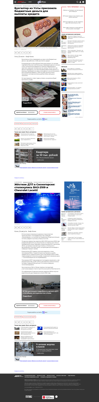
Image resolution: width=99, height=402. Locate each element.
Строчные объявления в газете (31, 377)
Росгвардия (17, 224)
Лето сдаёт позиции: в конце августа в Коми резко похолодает (73, 28)
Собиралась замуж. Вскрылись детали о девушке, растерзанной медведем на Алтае (75, 219)
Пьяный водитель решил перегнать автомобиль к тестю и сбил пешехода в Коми (28, 333)
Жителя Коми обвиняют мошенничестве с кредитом (50, 139)
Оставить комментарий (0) (50, 112)
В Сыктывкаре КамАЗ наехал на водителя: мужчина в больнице (51, 328)
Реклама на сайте (41, 375)
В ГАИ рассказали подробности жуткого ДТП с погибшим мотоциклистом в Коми (40, 292)
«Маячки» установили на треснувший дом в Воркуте (73, 11)
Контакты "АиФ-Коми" (61, 375)
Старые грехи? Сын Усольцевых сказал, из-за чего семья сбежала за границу (76, 238)
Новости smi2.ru (19, 178)
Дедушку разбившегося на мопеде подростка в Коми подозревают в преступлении (27, 337)
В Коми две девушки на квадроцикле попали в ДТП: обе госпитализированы (51, 333)
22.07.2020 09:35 (18, 5)
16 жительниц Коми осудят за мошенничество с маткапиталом (28, 134)
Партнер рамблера (37, 396)
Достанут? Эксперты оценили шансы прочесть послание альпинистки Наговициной (76, 42)
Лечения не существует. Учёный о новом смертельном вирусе (75, 233)
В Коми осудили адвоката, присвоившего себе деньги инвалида (39, 99)
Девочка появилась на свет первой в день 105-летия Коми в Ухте (73, 22)
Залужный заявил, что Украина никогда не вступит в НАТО (74, 88)
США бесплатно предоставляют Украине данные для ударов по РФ (75, 74)
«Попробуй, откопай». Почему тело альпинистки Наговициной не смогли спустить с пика (76, 224)
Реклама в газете (51, 375)
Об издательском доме (29, 375)
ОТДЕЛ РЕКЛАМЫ (71, 375)
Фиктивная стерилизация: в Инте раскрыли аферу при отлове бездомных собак (28, 144)
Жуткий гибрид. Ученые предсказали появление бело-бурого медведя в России (76, 229)
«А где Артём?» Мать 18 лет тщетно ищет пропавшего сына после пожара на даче (75, 214)
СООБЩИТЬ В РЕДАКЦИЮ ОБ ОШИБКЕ (48, 377)
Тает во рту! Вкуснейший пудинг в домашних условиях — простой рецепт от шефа (75, 61)
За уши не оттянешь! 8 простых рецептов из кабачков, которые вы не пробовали (76, 37)
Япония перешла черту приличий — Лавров (74, 83)
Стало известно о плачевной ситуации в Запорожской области (75, 69)
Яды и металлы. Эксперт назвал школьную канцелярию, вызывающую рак (75, 56)
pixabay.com (23, 49)
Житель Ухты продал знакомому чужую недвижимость (28, 139)
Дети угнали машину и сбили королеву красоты (74, 79)
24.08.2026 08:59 (18, 182)
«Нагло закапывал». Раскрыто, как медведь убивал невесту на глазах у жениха (76, 51)
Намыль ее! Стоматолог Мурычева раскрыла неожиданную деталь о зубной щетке (75, 47)
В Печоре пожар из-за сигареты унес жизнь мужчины (73, 16)
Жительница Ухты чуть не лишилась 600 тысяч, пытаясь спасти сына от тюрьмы (50, 135)
